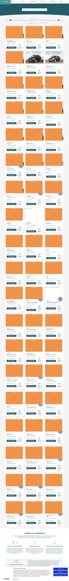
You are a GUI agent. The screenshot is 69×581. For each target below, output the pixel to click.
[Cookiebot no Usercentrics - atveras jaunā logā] (6, 579)
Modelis (22, 1)
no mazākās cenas (38, 22)
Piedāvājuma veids (34, 1)
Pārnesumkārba (52, 1)
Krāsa (61, 1)
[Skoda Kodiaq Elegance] (34, 57)
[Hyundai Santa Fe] (34, 214)
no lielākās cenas (44, 22)
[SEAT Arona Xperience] (54, 57)
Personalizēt (60, 571)
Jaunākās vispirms (31, 22)
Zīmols (13, 1)
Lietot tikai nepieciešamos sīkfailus (60, 574)
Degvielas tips (43, 1)
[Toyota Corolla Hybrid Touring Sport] (54, 293)
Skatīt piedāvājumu (11, 47)
